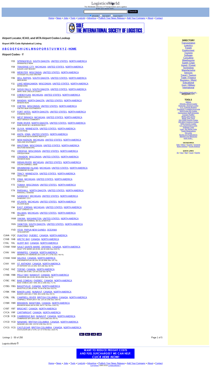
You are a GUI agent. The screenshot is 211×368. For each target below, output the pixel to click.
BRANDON (22, 303)
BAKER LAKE (24, 292)
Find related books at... (188, 92)
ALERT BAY (23, 243)
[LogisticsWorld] (105, 5)
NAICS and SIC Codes (188, 111)
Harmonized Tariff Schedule (188, 113)
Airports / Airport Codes (188, 104)
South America (194, 146)
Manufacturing (188, 70)
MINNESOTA (32, 128)
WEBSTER (22, 72)
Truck (191, 153)
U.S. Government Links (188, 125)
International (188, 87)
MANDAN (21, 100)
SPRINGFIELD (24, 61)
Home (51, 18)
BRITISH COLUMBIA (47, 297)
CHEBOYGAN (24, 95)
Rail (186, 153)
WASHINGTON (34, 218)
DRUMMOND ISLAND (27, 168)
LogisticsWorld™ (114, 365)
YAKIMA (21, 218)
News (58, 18)
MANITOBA (34, 303)
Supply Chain (188, 62)
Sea (181, 153)
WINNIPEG (22, 252)
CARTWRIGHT (24, 312)
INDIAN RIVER (24, 162)
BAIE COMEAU (24, 280)
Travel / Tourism (188, 75)
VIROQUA (22, 151)
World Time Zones (188, 116)
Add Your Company (136, 18)
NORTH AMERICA (78, 61)
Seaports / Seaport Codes (188, 105)
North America (182, 146)
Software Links (188, 127)
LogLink (81, 18)
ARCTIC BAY (23, 239)
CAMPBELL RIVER (26, 297)
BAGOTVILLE (24, 286)
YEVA (20, 230)
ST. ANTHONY (24, 264)
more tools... (188, 138)
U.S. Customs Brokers (188, 107)
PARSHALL (22, 190)
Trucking (188, 53)
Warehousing (188, 60)
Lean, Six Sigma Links (188, 129)
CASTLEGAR (23, 327)
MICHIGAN (40, 67)
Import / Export (188, 65)
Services (188, 72)
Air (178, 153)
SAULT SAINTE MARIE (28, 247)
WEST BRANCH (25, 117)
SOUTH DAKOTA (41, 61)
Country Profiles (188, 115)
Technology (188, 67)
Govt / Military (188, 85)
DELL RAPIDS (24, 78)
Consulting (188, 58)
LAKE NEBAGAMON (27, 83)
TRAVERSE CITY (25, 67)
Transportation (188, 43)
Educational (188, 82)
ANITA (20, 134)
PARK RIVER (23, 123)
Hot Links (188, 133)
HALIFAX (21, 258)
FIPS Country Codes (188, 124)
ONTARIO (46, 247)
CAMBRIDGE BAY (26, 316)
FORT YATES (23, 112)
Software (188, 55)
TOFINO (21, 269)
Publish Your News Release (111, 18)
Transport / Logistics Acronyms (188, 109)
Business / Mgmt (188, 80)
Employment (188, 50)
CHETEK (21, 106)
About (150, 18)
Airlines (188, 102)
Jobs (66, 18)
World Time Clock (188, 118)
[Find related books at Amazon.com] (188, 95)
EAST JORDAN (24, 207)
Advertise (91, 18)
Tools (72, 18)
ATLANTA (22, 202)
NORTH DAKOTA (36, 100)
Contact (159, 18)
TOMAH (21, 185)
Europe (189, 144)
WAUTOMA (22, 145)
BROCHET (22, 308)
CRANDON (22, 157)
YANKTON (22, 224)
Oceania (197, 144)
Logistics (188, 45)
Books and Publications (188, 135)
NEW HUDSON (24, 140)
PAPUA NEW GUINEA (35, 230)
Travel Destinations (188, 131)
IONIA (20, 179)
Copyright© (94, 365)
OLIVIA (20, 128)
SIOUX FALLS (24, 89)
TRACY (20, 173)
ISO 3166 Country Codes (188, 120)
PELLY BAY (22, 275)
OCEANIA (52, 230)
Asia (178, 144)
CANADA (43, 235)
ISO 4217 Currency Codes (188, 122)
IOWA (27, 134)
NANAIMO (22, 322)
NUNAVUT (35, 275)
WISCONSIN (35, 72)
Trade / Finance (188, 77)
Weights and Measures (188, 136)
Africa (183, 144)
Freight (188, 48)
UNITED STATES (59, 61)
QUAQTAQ (22, 235)
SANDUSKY (23, 196)
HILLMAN (21, 213)
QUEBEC (33, 235)
